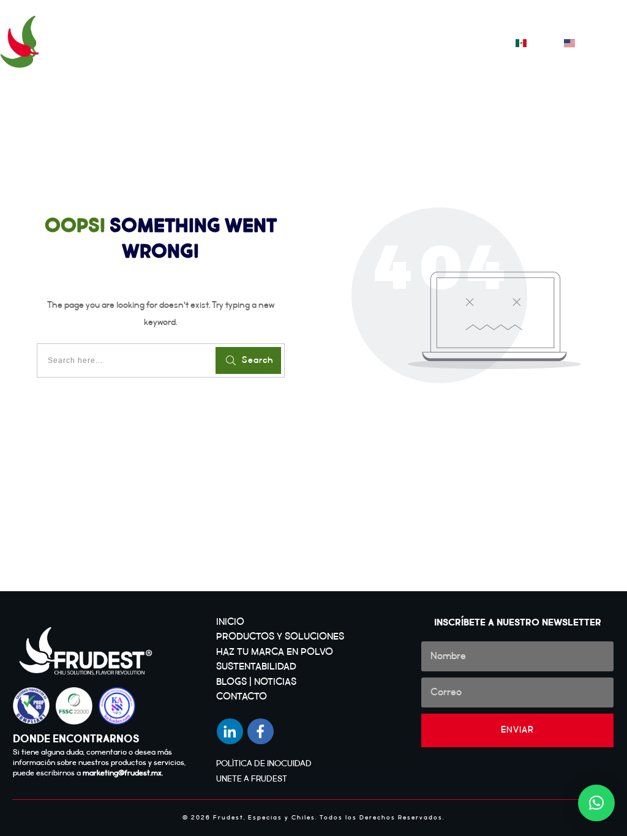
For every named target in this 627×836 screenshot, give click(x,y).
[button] (596, 803)
